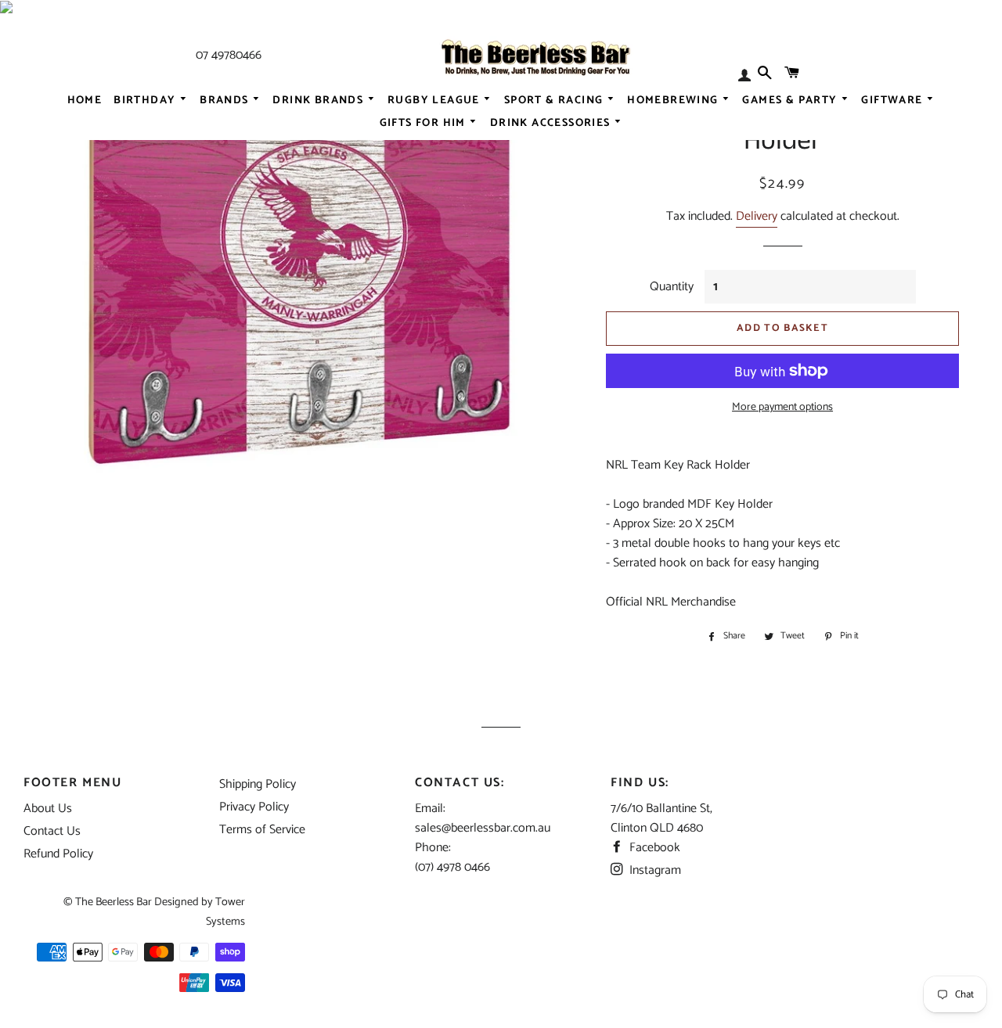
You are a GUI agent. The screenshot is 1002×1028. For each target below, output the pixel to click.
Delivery (756, 216)
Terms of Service (262, 829)
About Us (47, 808)
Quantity (672, 287)
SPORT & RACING (555, 100)
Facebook (653, 847)
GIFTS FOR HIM (425, 123)
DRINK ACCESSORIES (552, 123)
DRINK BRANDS (319, 100)
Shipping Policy (257, 784)
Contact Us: (460, 782)
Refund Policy (58, 853)
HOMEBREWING (674, 100)
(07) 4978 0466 (452, 867)
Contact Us (52, 831)
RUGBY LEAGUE (435, 100)
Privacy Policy (254, 807)
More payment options (782, 407)
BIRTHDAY (146, 100)
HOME (85, 100)
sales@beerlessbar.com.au (482, 828)
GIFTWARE (893, 100)
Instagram (653, 870)
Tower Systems (225, 912)
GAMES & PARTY (791, 100)
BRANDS (226, 100)
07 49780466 (228, 55)
